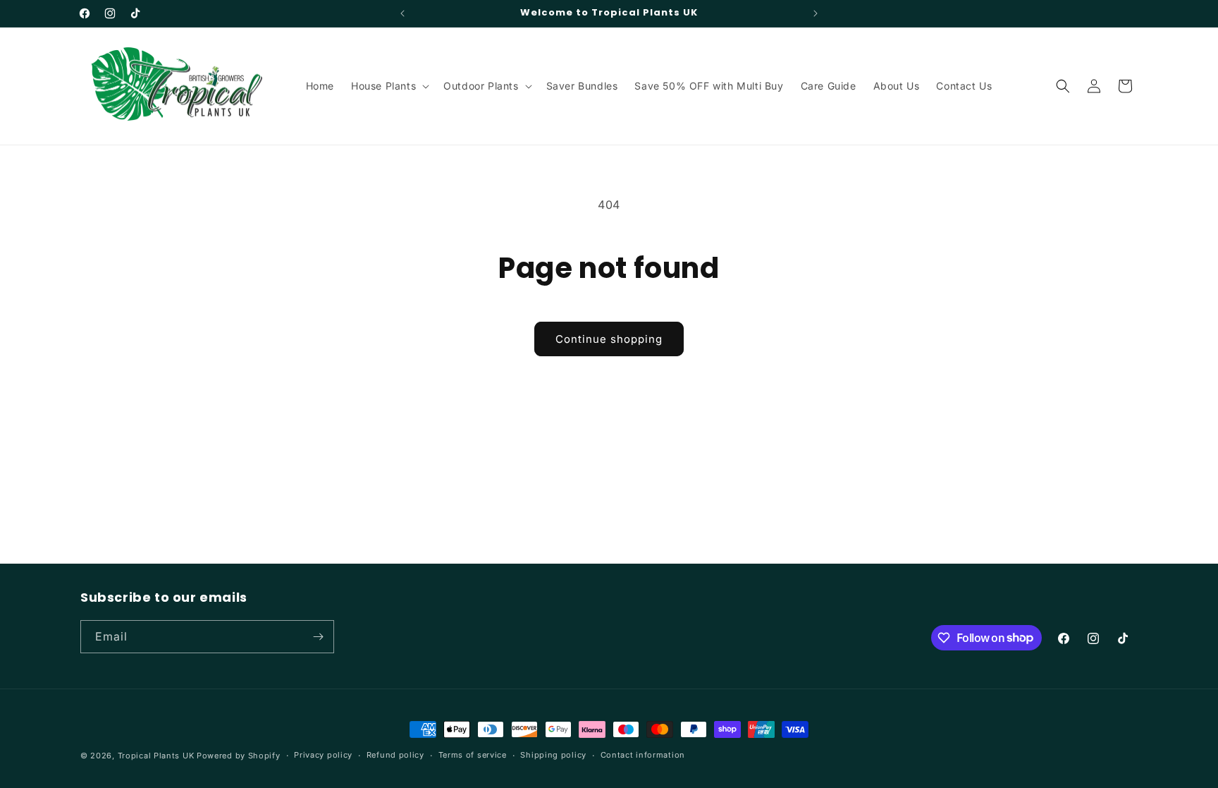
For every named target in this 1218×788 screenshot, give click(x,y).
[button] (389, 86)
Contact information (643, 755)
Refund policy (395, 755)
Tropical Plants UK (156, 755)
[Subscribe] (317, 636)
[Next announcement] (815, 13)
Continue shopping (609, 339)
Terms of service (472, 755)
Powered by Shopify (239, 755)
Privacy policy (323, 755)
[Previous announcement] (402, 13)
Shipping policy (553, 755)
